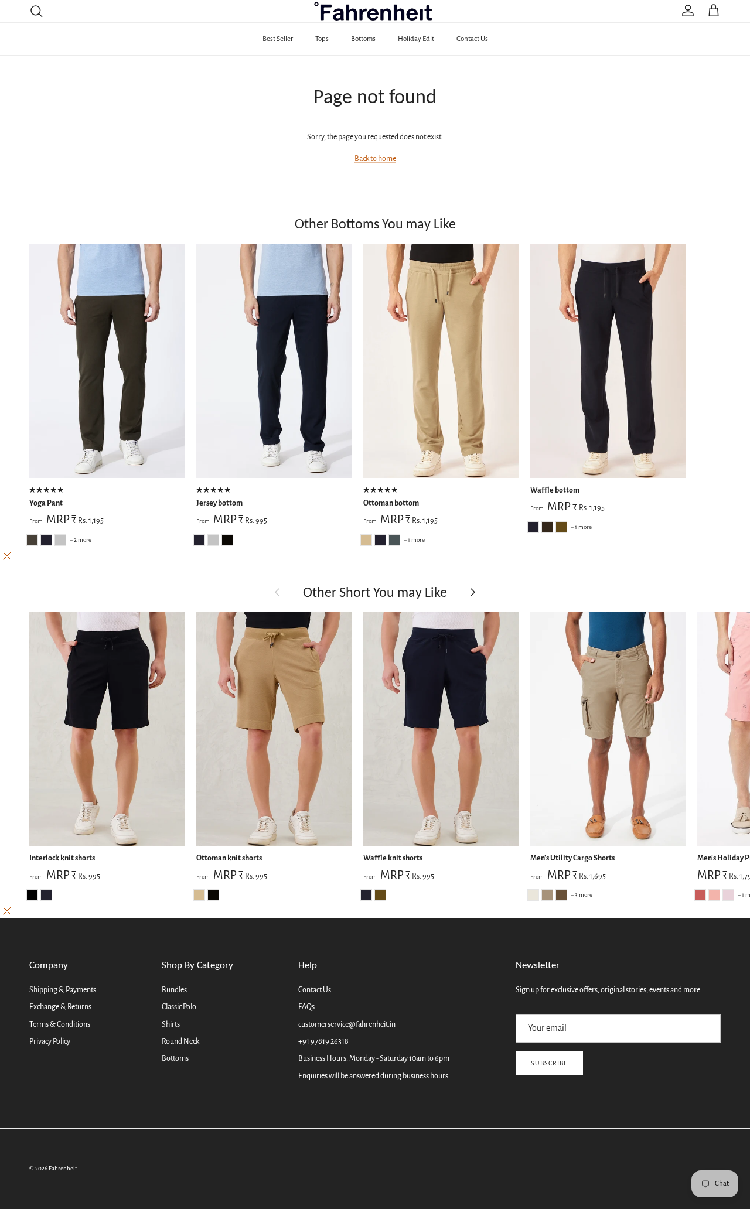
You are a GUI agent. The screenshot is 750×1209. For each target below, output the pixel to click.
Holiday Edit (416, 39)
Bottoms (363, 39)
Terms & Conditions (59, 1024)
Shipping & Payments (62, 990)
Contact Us (472, 39)
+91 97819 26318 (323, 1041)
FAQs (306, 1007)
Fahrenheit (63, 1168)
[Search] (36, 11)
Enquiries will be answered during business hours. (374, 1076)
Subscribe (549, 1063)
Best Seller (277, 39)
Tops (322, 39)
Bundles (174, 990)
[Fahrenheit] (375, 11)
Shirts (171, 1024)
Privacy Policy (49, 1041)
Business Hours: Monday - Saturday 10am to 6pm (373, 1058)
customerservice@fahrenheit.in (347, 1024)
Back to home (375, 159)
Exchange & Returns (60, 1007)
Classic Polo (179, 1007)
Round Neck (180, 1041)
